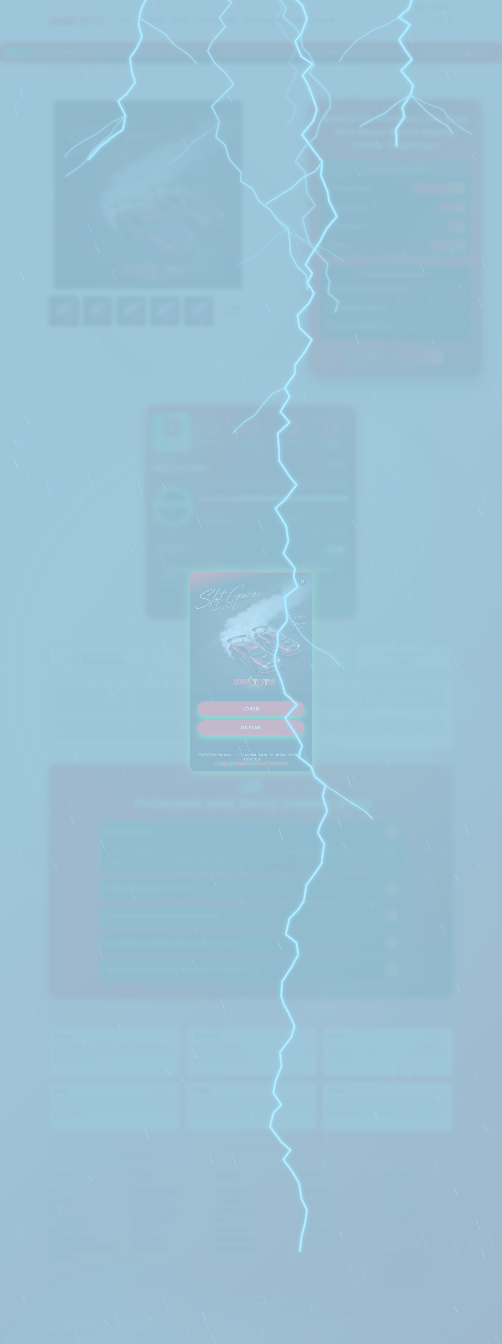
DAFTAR (251, 727)
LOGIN (251, 709)
